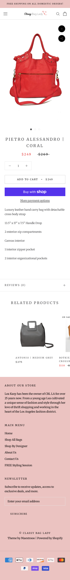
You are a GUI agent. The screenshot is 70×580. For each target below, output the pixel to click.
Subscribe (19, 513)
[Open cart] (64, 14)
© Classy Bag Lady (35, 533)
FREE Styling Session (18, 465)
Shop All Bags (13, 439)
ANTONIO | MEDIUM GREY (34, 357)
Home (8, 433)
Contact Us (11, 459)
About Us (10, 452)
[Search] (58, 13)
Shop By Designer (16, 446)
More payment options (35, 200)
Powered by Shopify (50, 538)
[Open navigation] (5, 13)
